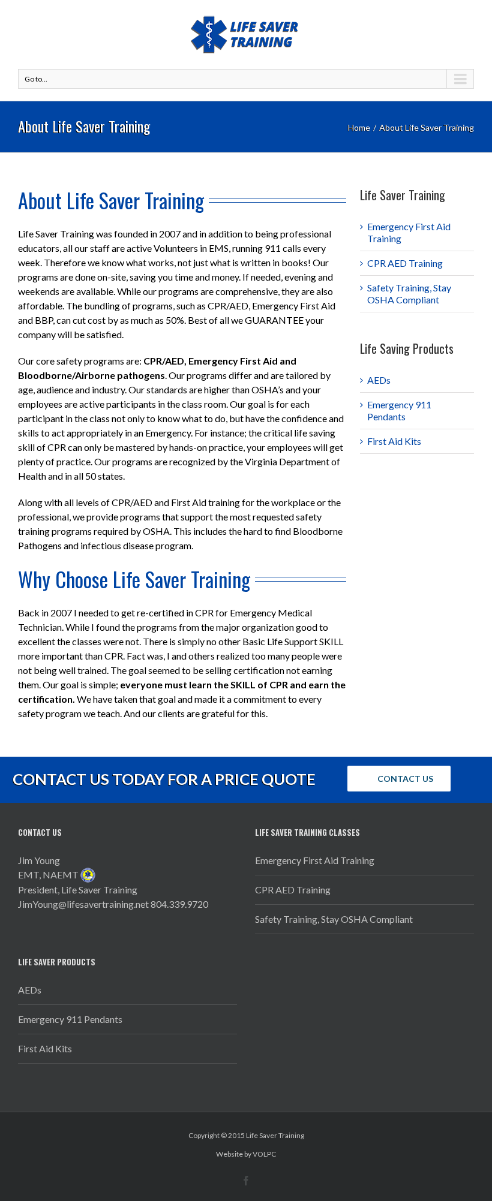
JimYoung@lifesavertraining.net (83, 904)
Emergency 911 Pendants (399, 410)
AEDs (379, 380)
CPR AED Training (405, 263)
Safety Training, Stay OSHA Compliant (409, 293)
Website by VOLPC (246, 1153)
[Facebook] (246, 1180)
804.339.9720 (179, 904)
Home (359, 127)
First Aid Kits (394, 441)
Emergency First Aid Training (314, 860)
